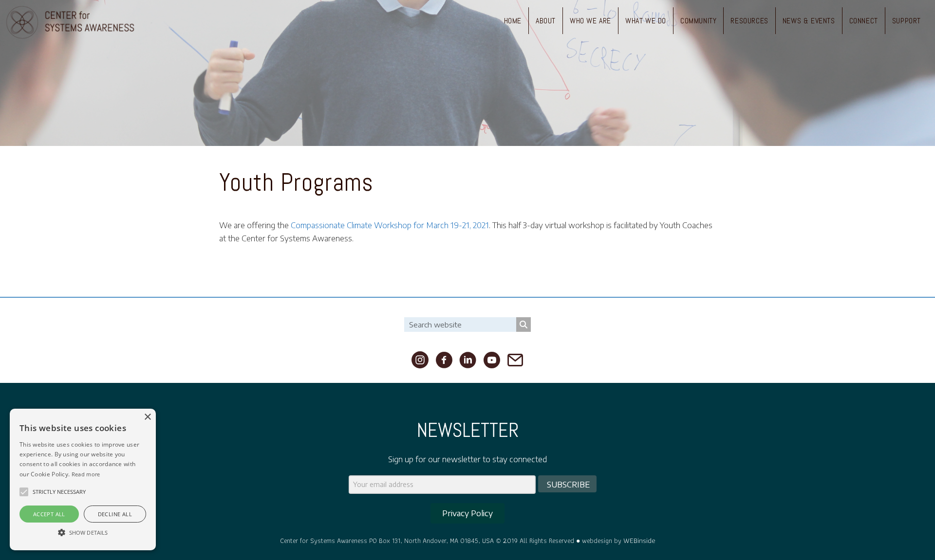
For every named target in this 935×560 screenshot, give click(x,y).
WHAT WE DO (645, 21)
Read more (86, 474)
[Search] (523, 324)
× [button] (147, 417)
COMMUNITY (698, 21)
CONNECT (863, 21)
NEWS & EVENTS (809, 21)
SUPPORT (906, 21)
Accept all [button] (49, 514)
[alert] (83, 479)
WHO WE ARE (590, 21)
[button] (24, 492)
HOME (513, 21)
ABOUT (546, 21)
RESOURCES (749, 21)
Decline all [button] (115, 514)
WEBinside (639, 540)
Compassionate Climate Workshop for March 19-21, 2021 (390, 225)
